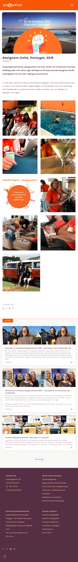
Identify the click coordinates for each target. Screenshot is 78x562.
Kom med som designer (15, 522)
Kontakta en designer (51, 526)
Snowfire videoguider (50, 518)
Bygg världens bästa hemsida (54, 483)
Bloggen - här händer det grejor (19, 518)
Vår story (9, 536)
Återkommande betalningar (53, 501)
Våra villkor (46, 533)
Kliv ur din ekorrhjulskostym (17, 533)
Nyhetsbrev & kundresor (52, 497)
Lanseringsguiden (49, 479)
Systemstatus (47, 529)
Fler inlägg (39, 459)
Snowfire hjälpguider (50, 515)
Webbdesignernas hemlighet (17, 515)
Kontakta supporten (50, 522)
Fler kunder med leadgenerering (55, 486)
